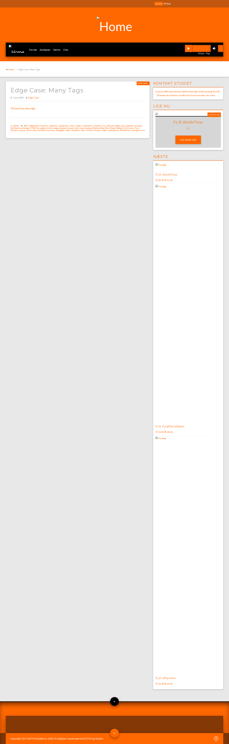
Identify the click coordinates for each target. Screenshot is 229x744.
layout (71, 128)
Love (81, 128)
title (83, 130)
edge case (120, 125)
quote (22, 130)
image (56, 128)
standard (41, 130)
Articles (44, 125)
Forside (33, 49)
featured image (21, 128)
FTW (32, 128)
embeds (130, 125)
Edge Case (142, 83)
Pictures (130, 128)
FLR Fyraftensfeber (170, 426)
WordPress (125, 130)
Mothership (98, 128)
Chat (65, 49)
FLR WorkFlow (166, 174)
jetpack (63, 128)
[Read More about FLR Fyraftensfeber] (188, 303)
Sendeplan (45, 49)
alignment (34, 125)
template (75, 130)
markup (88, 128)
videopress (113, 130)
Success (51, 130)
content (97, 125)
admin (16, 125)
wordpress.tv (138, 130)
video (104, 130)
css (104, 125)
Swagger (60, 130)
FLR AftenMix (165, 678)
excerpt (138, 125)
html (50, 128)
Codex (78, 125)
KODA (88, 738)
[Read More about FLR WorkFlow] (188, 166)
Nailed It (120, 128)
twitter (89, 130)
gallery (43, 128)
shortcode (31, 130)
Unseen (97, 130)
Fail (12, 128)
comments (87, 125)
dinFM (31, 738)
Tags (67, 130)
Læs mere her (188, 140)
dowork (110, 125)
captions (53, 125)
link (76, 128)
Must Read (110, 128)
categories (63, 125)
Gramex (99, 738)
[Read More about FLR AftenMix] (188, 554)
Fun (37, 128)
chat (72, 125)
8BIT (26, 125)
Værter (56, 49)
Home (11, 69)
